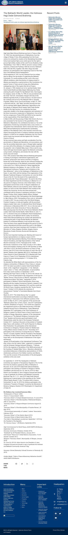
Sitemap (62, 530)
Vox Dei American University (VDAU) (42, 522)
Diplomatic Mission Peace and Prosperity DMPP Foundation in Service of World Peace (55, 26)
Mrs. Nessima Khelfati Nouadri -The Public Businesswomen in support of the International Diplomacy (55, 49)
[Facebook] (56, 514)
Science (24, 501)
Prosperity (24, 499)
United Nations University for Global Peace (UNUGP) (42, 517)
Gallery (23, 505)
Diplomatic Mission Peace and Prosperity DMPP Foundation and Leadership (55, 19)
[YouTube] (56, 518)
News (18, 18)
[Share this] (17, 463)
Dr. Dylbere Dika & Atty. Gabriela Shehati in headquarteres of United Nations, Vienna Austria (55, 34)
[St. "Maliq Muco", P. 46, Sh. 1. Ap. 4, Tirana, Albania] (55, 494)
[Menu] (66, 2)
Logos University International (42, 513)
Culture (23, 491)
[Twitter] (60, 514)
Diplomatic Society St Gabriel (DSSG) (43, 510)
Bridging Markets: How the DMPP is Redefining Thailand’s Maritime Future (55, 41)
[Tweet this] (22, 463)
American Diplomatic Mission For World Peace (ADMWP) (42, 498)
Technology (24, 503)
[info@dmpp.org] (55, 501)
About (23, 489)
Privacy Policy (56, 530)
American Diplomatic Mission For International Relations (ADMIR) (42, 504)
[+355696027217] (55, 504)
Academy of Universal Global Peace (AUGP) (42, 493)
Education (24, 495)
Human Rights (25, 497)
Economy (24, 493)
